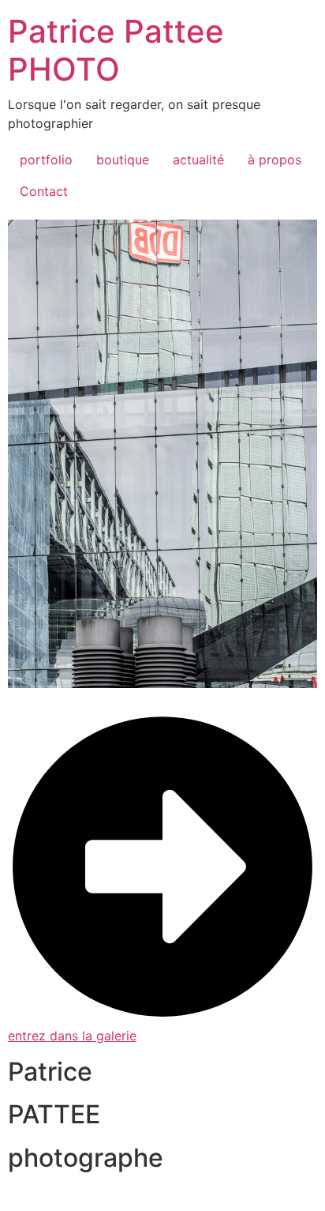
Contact (44, 191)
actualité (198, 159)
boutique (122, 159)
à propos (274, 159)
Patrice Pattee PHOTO (116, 50)
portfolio (46, 159)
